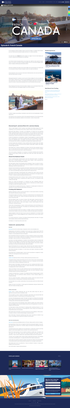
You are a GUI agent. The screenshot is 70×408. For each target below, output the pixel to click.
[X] (69, 8)
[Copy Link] (69, 13)
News (54, 1)
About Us (30, 400)
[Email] (69, 12)
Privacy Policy (39, 400)
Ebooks (57, 1)
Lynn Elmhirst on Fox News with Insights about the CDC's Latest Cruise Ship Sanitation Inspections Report (52, 91)
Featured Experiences (49, 1)
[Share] (69, 15)
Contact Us (34, 400)
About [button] (43, 1)
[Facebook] (69, 7)
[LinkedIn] (69, 10)
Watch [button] (40, 1)
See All (46, 99)
